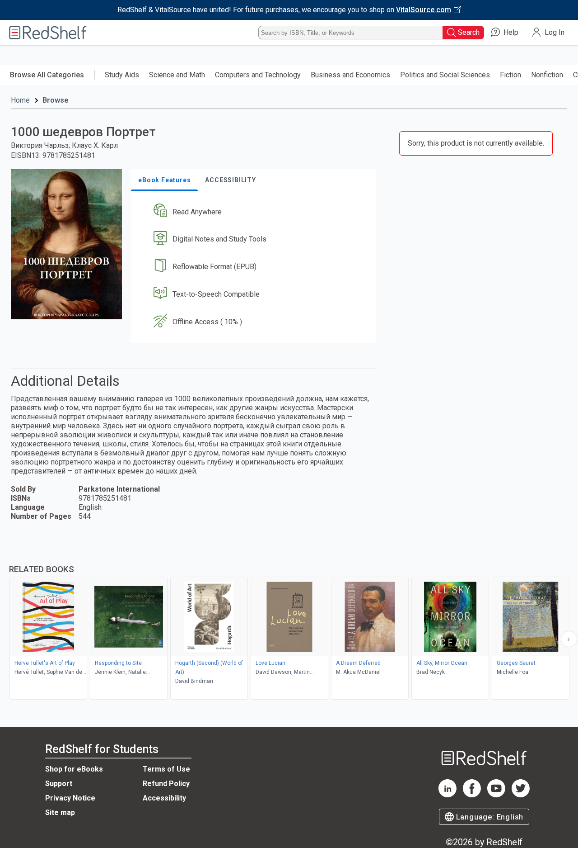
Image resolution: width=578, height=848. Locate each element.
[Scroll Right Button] (569, 639)
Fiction (510, 75)
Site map (60, 812)
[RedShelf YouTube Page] (496, 795)
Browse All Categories (47, 75)
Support (58, 783)
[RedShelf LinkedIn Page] (447, 795)
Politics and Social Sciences (445, 75)
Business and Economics (350, 75)
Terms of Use (166, 769)
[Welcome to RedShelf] (48, 33)
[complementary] (289, 621)
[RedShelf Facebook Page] (472, 795)
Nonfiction (547, 75)
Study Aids (122, 75)
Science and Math (177, 75)
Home (20, 100)
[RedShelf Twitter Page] (521, 795)
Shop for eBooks (74, 769)
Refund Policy (166, 783)
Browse (55, 100)
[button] (255, 212)
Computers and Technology (258, 75)
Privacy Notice (70, 798)
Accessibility (164, 798)
